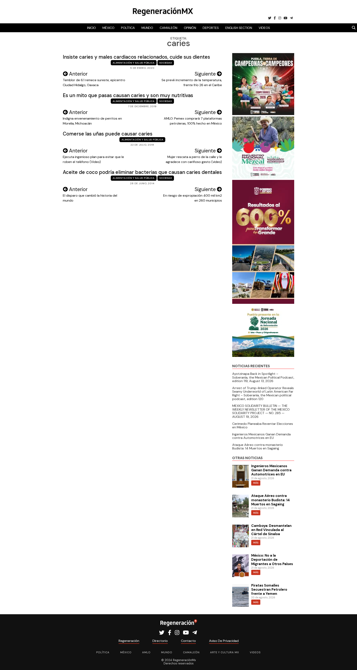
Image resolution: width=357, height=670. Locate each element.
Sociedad (165, 62)
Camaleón (168, 28)
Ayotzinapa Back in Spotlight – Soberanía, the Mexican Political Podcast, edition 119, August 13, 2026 (263, 377)
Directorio (160, 641)
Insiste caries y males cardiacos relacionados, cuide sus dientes (136, 57)
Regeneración (129, 641)
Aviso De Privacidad (224, 641)
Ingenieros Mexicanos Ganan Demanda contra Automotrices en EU (261, 436)
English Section (238, 28)
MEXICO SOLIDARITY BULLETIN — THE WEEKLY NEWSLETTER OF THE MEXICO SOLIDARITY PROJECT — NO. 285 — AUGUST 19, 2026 (261, 411)
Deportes (211, 28)
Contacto (188, 641)
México (108, 28)
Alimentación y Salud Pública (134, 62)
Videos (264, 28)
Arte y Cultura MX (224, 652)
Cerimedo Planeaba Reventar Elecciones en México (262, 426)
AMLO (146, 652)
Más (255, 483)
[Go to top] (349, 662)
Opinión (190, 28)
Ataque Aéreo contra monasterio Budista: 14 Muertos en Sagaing (257, 447)
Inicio (91, 28)
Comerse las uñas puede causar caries (107, 134)
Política (128, 28)
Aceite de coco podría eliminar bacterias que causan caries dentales (142, 172)
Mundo (147, 28)
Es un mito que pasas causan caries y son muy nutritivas (128, 95)
